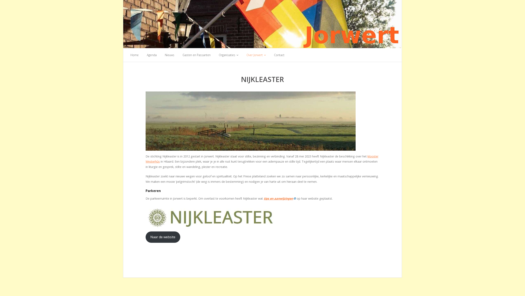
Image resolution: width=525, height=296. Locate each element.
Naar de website (162, 237)
